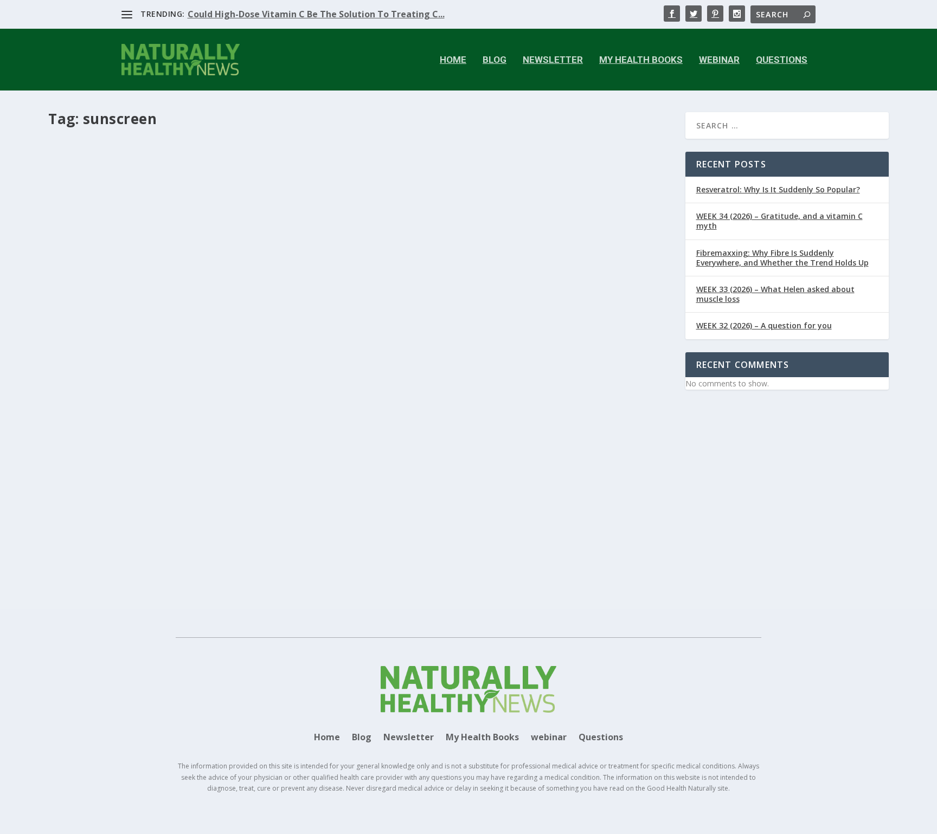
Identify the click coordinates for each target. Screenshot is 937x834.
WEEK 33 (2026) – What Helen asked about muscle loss (775, 294)
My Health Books (641, 60)
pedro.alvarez (98, 517)
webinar (719, 60)
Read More (88, 561)
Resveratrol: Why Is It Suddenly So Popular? (778, 189)
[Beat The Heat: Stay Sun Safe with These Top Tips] (301, 315)
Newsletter (553, 60)
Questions (781, 60)
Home (453, 60)
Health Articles (212, 517)
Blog (494, 60)
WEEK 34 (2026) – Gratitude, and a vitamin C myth (779, 221)
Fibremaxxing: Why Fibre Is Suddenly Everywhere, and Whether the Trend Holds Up (782, 258)
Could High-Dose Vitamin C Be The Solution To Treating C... (316, 14)
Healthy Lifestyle (286, 517)
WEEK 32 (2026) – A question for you (764, 325)
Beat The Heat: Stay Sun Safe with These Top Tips (174, 501)
